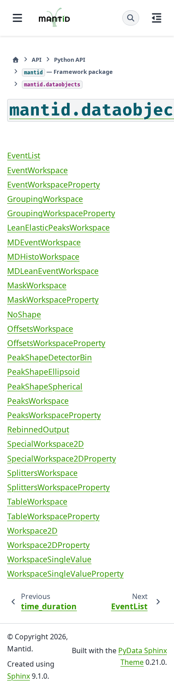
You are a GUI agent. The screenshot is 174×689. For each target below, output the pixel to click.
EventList (23, 155)
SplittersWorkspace (42, 472)
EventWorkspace (37, 170)
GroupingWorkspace (45, 198)
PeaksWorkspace (38, 400)
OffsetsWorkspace (40, 328)
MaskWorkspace (36, 285)
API (36, 60)
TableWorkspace (37, 501)
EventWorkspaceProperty (53, 184)
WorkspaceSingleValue (49, 559)
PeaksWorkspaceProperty (54, 415)
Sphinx (18, 676)
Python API (69, 60)
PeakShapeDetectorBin (49, 357)
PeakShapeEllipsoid (43, 371)
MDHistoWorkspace (43, 256)
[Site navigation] (17, 18)
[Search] (130, 18)
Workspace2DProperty (48, 544)
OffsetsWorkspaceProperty (56, 343)
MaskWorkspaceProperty (53, 299)
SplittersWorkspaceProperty (58, 487)
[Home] (15, 59)
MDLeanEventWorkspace (53, 270)
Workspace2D (32, 530)
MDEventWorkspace (44, 242)
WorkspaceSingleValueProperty (65, 573)
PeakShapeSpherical (45, 386)
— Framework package (68, 72)
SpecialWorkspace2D (45, 443)
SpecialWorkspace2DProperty (61, 458)
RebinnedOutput (38, 429)
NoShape (24, 314)
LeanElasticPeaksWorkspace (58, 227)
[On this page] (156, 18)
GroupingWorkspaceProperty (61, 213)
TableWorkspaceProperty (53, 516)
